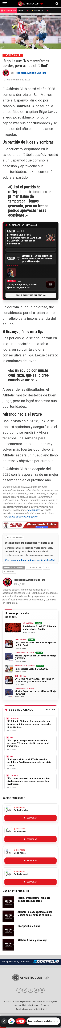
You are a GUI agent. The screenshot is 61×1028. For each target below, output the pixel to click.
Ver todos (10, 617)
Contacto (45, 1005)
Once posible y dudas (28, 926)
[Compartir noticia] (4, 1021)
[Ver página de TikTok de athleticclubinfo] (36, 990)
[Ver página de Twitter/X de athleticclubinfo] (24, 990)
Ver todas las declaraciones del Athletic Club (30, 560)
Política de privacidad (22, 1001)
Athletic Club (34, 568)
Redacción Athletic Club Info (30, 72)
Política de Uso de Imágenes (45, 1001)
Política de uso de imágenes (22, 516)
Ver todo (51, 710)
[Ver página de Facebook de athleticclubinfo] (18, 990)
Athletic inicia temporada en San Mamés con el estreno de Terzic (34, 913)
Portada (7, 1001)
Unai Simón (11, 265)
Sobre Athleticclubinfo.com (26, 1005)
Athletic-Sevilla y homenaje (32, 940)
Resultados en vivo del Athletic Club (31, 1009)
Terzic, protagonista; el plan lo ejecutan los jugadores (33, 899)
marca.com (34, 510)
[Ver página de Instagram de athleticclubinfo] (30, 990)
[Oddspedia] (45, 961)
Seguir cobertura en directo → (31, 295)
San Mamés (9, 572)
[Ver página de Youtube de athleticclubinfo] (42, 990)
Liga (47, 568)
